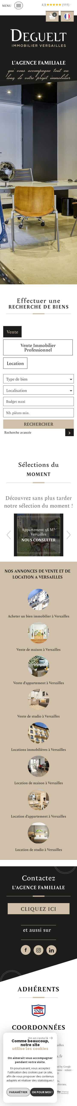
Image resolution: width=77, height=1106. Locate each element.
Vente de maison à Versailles (38, 649)
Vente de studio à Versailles (38, 716)
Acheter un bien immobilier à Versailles (38, 616)
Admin (67, 1070)
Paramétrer (18, 1092)
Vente (12, 331)
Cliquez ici (38, 909)
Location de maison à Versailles (38, 783)
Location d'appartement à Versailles (38, 816)
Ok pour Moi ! (42, 1092)
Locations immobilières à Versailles (38, 749)
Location (15, 363)
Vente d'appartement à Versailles (38, 683)
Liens (59, 1070)
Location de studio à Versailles (38, 849)
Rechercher (38, 424)
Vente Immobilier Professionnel (38, 347)
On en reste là (38, 1038)
